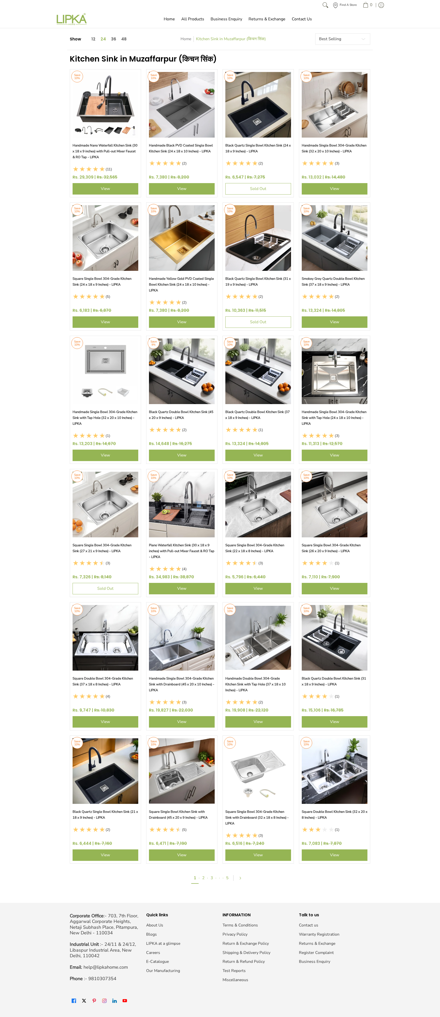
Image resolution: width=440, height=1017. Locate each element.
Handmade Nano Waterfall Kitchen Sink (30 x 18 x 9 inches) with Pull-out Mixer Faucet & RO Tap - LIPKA (105, 151)
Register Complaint (316, 952)
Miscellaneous (235, 980)
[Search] (325, 5)
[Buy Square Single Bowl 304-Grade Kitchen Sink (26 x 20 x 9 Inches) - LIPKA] (334, 504)
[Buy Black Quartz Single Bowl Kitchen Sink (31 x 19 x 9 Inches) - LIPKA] (258, 238)
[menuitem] (367, 5)
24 (103, 39)
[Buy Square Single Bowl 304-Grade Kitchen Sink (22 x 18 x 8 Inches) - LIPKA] (258, 504)
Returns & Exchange (317, 943)
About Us (154, 925)
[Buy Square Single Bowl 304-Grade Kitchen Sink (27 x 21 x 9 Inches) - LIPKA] (105, 504)
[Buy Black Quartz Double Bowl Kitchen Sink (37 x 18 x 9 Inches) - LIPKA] (258, 371)
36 (113, 39)
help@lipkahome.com (106, 967)
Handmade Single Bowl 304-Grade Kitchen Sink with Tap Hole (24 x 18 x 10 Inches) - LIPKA (334, 418)
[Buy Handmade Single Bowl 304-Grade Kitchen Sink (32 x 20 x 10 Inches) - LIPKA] (334, 105)
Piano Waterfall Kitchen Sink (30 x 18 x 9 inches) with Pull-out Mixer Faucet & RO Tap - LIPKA (181, 551)
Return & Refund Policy (244, 961)
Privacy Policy (235, 934)
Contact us (308, 925)
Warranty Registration (319, 934)
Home (186, 39)
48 (124, 39)
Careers (153, 952)
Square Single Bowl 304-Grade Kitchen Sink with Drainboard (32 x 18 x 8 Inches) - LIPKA (257, 817)
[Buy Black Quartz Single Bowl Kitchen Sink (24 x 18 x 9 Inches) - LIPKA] (258, 105)
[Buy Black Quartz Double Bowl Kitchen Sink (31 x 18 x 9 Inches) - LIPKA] (334, 638)
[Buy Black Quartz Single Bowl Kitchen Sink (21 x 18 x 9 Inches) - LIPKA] (105, 771)
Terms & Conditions (240, 925)
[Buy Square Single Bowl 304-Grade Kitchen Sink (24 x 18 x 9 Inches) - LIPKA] (105, 238)
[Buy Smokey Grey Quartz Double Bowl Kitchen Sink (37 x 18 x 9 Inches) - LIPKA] (334, 238)
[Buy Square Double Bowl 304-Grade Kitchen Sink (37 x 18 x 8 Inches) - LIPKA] (105, 638)
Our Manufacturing (163, 971)
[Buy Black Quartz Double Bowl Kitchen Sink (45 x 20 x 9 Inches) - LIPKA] (182, 371)
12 (93, 39)
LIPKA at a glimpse (163, 943)
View (105, 188)
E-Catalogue (157, 961)
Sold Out (258, 188)
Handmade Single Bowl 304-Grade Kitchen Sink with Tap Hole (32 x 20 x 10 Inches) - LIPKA (105, 418)
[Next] (242, 878)
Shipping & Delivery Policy (246, 952)
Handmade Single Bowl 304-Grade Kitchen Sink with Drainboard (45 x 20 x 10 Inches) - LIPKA (181, 684)
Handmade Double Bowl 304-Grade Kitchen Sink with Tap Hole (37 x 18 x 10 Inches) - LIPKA (255, 684)
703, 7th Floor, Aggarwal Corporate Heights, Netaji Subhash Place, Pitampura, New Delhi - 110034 (104, 924)
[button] (73, 1001)
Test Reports (234, 971)
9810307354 (102, 979)
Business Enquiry (314, 961)
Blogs (151, 934)
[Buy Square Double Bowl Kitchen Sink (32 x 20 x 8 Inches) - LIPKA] (334, 771)
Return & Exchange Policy (246, 943)
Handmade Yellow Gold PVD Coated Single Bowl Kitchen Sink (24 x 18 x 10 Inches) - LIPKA (181, 284)
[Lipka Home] (72, 19)
